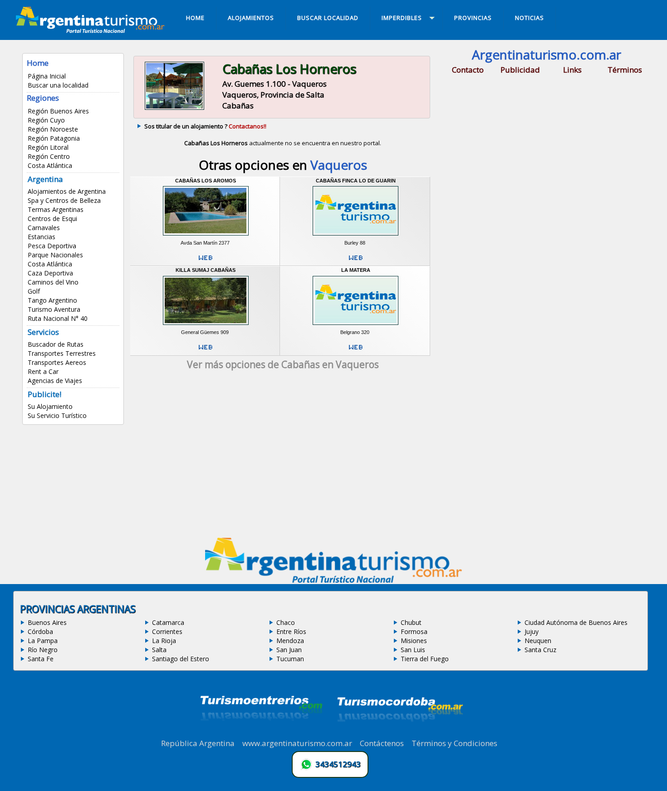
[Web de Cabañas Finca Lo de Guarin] (356, 261)
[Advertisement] (282, 457)
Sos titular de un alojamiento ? (205, 126)
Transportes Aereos (57, 362)
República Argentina (198, 743)
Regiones (43, 98)
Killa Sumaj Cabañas (205, 270)
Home (38, 63)
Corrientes (167, 631)
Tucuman (290, 658)
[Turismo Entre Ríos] (261, 733)
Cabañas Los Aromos (205, 180)
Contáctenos (382, 743)
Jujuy (532, 631)
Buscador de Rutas (55, 344)
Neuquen (538, 640)
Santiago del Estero (180, 658)
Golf (34, 291)
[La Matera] (355, 326)
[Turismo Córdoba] (399, 733)
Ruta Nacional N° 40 (58, 318)
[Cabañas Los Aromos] (205, 236)
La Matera (355, 270)
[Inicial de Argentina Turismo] (92, 30)
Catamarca (168, 622)
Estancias (41, 236)
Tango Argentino (52, 300)
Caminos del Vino (53, 282)
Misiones (414, 640)
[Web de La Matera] (356, 350)
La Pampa (43, 640)
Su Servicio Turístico (57, 415)
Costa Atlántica (50, 165)
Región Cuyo (46, 120)
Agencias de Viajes (55, 380)
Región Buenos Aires (58, 111)
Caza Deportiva (50, 273)
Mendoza (290, 640)
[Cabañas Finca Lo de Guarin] (355, 236)
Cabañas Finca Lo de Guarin (356, 180)
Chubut (411, 622)
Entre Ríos (291, 631)
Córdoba (40, 631)
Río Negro (43, 649)
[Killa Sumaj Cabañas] (205, 326)
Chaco (285, 622)
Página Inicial (47, 76)
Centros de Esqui (52, 218)
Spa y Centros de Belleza (64, 200)
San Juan (289, 649)
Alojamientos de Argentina (67, 191)
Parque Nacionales (55, 255)
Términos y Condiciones (454, 743)
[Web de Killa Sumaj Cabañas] (205, 350)
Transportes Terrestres (62, 353)
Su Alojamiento (50, 406)
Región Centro (49, 156)
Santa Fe (41, 658)
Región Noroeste (53, 129)
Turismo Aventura (54, 309)
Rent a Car (43, 371)
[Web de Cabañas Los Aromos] (205, 261)
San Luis (413, 649)
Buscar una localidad (58, 85)
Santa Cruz (540, 649)
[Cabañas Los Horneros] (174, 108)
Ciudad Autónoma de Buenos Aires (576, 622)
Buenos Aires (47, 622)
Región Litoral (48, 147)
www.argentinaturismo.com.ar (297, 743)
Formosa (414, 631)
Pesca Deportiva (52, 245)
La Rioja (164, 640)
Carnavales (44, 227)
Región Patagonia (54, 138)
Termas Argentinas (55, 209)
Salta (159, 649)
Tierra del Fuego (425, 658)
